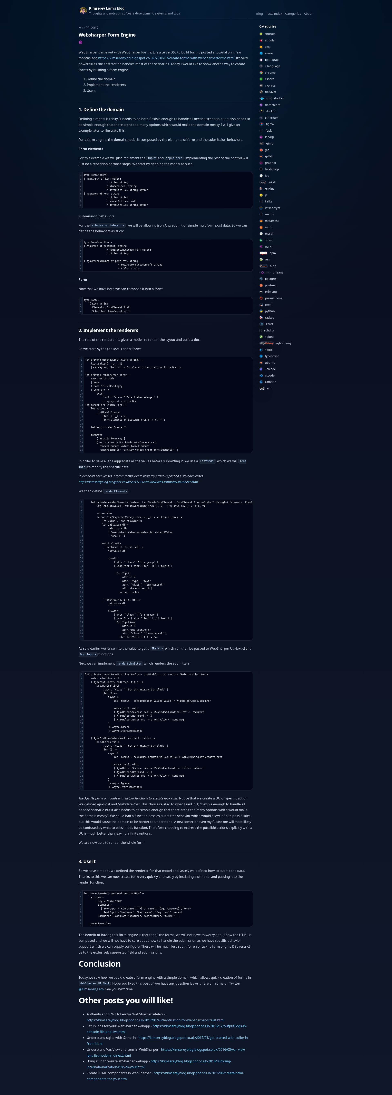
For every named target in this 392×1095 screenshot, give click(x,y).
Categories (293, 13)
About (308, 13)
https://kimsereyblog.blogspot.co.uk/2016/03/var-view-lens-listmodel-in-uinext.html (138, 482)
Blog (259, 13)
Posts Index (274, 13)
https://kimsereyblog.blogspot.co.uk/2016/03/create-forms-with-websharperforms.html (166, 58)
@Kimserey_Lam (91, 989)
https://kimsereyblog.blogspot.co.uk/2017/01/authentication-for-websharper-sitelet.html (155, 1020)
